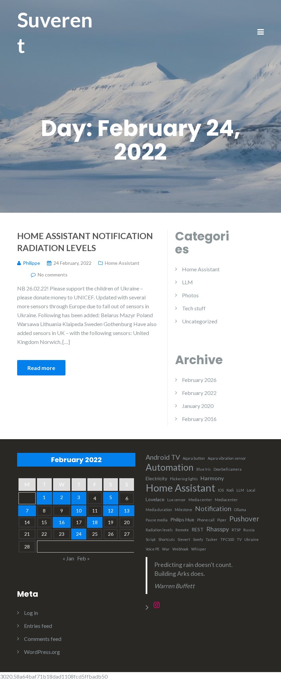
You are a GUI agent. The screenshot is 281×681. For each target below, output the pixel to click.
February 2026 (199, 379)
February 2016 (199, 419)
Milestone (183, 509)
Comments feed (42, 638)
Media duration (159, 509)
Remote (182, 530)
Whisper (198, 549)
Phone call (206, 520)
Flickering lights (184, 478)
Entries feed (38, 625)
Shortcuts (166, 539)
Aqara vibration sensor (227, 458)
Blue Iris (203, 469)
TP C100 (227, 539)
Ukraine (251, 539)
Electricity (156, 478)
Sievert (184, 539)
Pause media (157, 520)
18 (95, 522)
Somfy (198, 539)
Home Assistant (122, 263)
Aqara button (194, 458)
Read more (41, 367)
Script (151, 539)
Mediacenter (226, 499)
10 (79, 510)
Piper (222, 520)
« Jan (68, 558)
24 (79, 534)
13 (127, 510)
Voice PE (152, 549)
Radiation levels (159, 530)
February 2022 (199, 392)
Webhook (180, 549)
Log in (31, 612)
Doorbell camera (227, 469)
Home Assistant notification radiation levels (85, 242)
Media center (200, 499)
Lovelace (155, 499)
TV (239, 539)
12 (110, 510)
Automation (170, 467)
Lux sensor (176, 499)
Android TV (163, 457)
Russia (249, 530)
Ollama (240, 509)
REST (198, 529)
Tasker (212, 539)
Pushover (244, 518)
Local (251, 490)
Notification (213, 508)
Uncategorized (199, 321)
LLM (187, 282)
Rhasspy (217, 529)
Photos (190, 295)
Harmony (212, 478)
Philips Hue (182, 519)
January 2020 (197, 406)
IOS (221, 490)
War (166, 549)
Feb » (83, 558)
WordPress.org (42, 651)
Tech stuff (194, 308)
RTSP (236, 530)
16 (61, 522)
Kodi (230, 490)
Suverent (55, 32)
